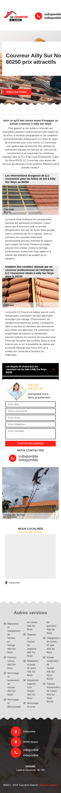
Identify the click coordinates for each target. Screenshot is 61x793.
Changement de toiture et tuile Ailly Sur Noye (52, 645)
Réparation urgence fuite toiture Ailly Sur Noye (32, 689)
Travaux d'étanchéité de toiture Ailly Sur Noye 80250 (52, 692)
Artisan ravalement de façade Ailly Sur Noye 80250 (52, 668)
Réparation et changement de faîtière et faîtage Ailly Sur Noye (12, 638)
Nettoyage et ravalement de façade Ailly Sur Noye (12, 684)
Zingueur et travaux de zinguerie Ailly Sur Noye (31, 645)
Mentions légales (49, 785)
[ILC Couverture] (15, 16)
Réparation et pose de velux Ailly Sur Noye (32, 668)
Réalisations (17, 92)
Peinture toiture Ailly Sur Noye (11, 663)
